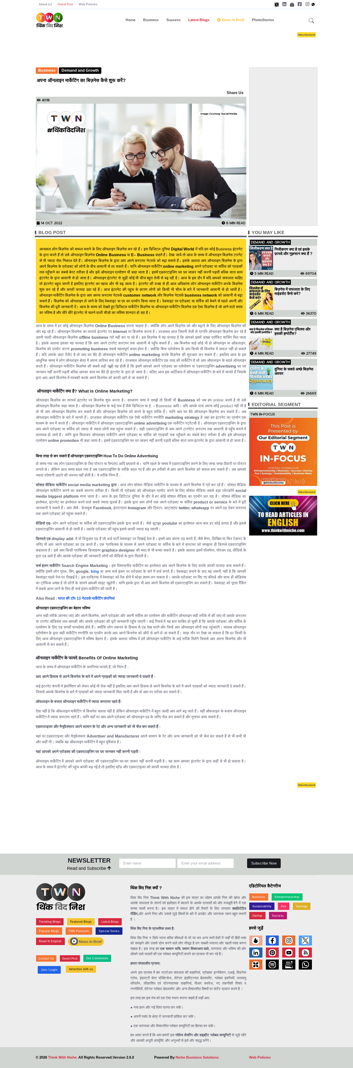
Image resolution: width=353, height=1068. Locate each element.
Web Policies (88, 4)
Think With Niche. (63, 1057)
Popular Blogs (49, 931)
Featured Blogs (81, 921)
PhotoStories (263, 20)
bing (94, 571)
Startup (257, 915)
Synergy (302, 906)
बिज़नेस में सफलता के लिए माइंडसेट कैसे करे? (292, 291)
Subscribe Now (264, 863)
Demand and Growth (80, 70)
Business (151, 20)
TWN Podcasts (78, 931)
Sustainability (261, 906)
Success (173, 20)
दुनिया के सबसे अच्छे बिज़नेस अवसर (293, 371)
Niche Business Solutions (197, 1057)
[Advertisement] (176, 45)
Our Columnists (97, 958)
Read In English (50, 941)
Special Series (109, 931)
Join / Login (49, 970)
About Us (45, 4)
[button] (311, 21)
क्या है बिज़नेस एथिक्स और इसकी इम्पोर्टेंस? (292, 331)
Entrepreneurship (287, 897)
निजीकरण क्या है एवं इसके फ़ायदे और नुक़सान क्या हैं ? (293, 251)
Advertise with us (81, 969)
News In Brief (90, 942)
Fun (283, 906)
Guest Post (65, 4)
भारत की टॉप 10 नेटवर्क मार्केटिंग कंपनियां (86, 598)
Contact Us (46, 958)
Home (130, 20)
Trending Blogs (50, 921)
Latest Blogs (198, 20)
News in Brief (232, 20)
